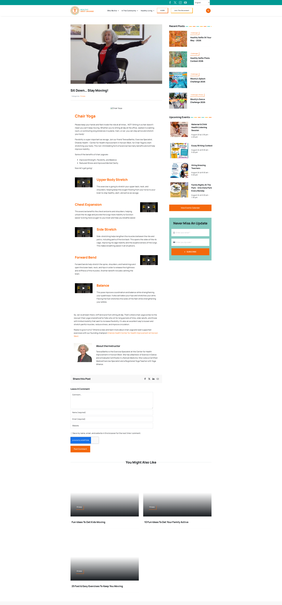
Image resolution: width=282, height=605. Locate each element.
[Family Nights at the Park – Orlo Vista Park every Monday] (179, 183)
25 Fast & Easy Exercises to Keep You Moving (97, 586)
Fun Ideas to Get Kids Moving (88, 522)
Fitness (82, 96)
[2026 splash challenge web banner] (178, 73)
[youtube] (185, 2)
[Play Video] (83, 182)
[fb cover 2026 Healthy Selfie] (178, 31)
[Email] (158, 379)
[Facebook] (145, 379)
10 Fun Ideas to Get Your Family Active (166, 522)
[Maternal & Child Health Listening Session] (179, 123)
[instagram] (180, 2)
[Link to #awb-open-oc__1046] (208, 10)
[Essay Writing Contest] (179, 144)
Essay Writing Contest (201, 145)
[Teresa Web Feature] (116, 25)
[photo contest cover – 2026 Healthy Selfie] (178, 52)
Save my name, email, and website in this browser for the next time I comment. (107, 433)
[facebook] (170, 2)
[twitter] (175, 2)
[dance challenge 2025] (178, 93)
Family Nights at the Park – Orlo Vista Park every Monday (201, 187)
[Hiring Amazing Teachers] (179, 164)
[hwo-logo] (82, 7)
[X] (149, 379)
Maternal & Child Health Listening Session (199, 127)
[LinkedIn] (153, 379)
